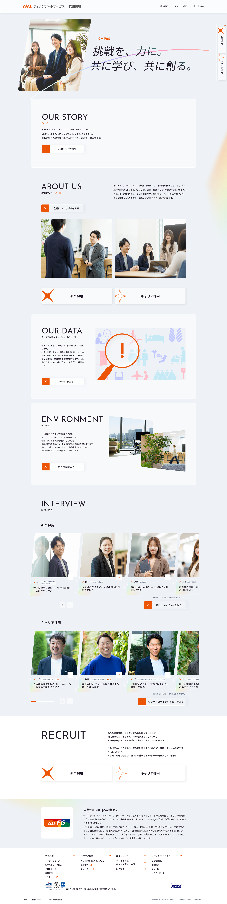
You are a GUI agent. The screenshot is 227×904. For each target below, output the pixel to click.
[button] (70, 605)
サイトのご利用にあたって (33, 900)
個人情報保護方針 (55, 900)
